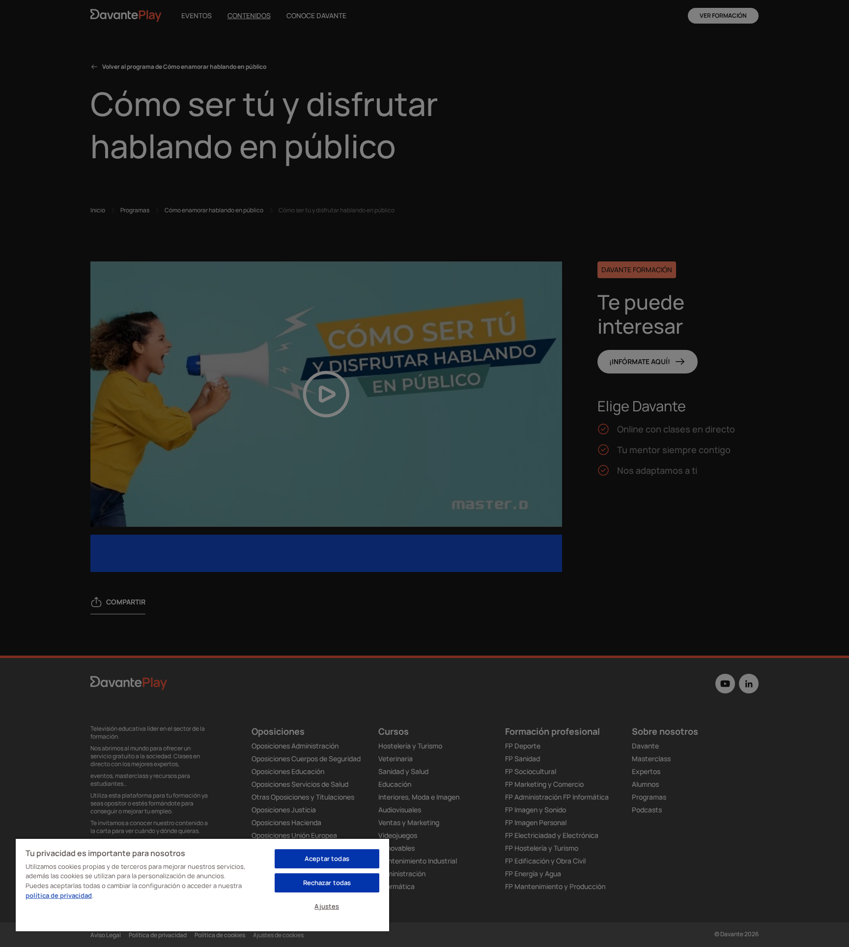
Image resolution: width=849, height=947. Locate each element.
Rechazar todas (327, 882)
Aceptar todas (327, 858)
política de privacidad (59, 895)
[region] (202, 884)
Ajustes (326, 906)
